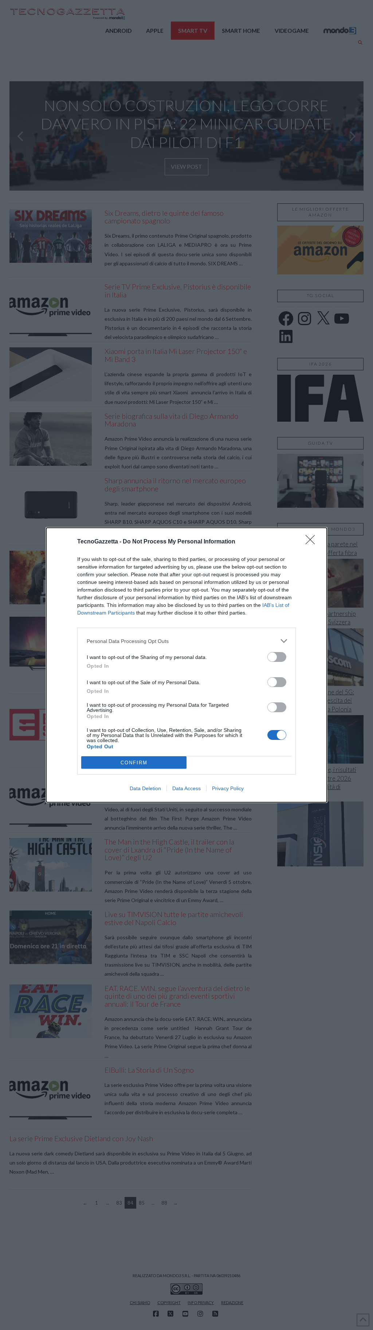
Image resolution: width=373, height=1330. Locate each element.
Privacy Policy (228, 788)
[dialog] (186, 665)
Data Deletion (145, 788)
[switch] (276, 657)
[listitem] (186, 641)
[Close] (312, 542)
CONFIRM (134, 762)
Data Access (186, 788)
